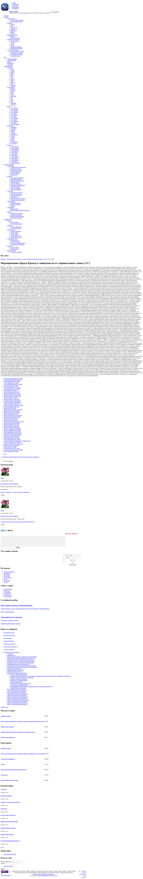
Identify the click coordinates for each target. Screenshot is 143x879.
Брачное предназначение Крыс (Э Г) (21, 683)
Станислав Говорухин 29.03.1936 (13, 444)
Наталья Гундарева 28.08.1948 (12, 435)
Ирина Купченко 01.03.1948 (12, 417)
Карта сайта (15, 7)
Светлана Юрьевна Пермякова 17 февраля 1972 (17, 441)
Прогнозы (7, 590)
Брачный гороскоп (16, 169)
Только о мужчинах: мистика (19, 679)
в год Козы (14, 122)
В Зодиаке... (10, 125)
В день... (9, 145)
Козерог (13, 88)
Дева (12, 100)
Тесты (14, 2)
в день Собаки (15, 148)
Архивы (9, 225)
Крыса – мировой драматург (19, 674)
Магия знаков (8, 638)
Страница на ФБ (15, 241)
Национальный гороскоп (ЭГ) (15, 670)
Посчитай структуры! (73, 564)
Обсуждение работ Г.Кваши (7, 623)
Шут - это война (15, 188)
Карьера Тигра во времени (7, 726)
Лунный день (4, 707)
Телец (12, 94)
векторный (10, 63)
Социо (12, 45)
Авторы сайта (11, 229)
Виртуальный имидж (17, 21)
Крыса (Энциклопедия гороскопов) (33, 259)
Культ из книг (4, 775)
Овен (12, 93)
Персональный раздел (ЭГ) (15, 671)
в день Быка (14, 152)
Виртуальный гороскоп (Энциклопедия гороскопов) (22, 656)
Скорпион (13, 103)
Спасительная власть (16, 194)
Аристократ (14, 27)
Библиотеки (10, 166)
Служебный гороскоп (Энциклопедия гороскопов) (21, 665)
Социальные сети (12, 238)
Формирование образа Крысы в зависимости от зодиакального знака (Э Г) (32, 686)
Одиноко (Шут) (15, 182)
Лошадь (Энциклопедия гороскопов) (17, 697)
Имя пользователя (6, 861)
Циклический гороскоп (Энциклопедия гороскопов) (22, 667)
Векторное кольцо (12, 35)
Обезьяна (13, 85)
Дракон (13, 79)
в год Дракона (15, 118)
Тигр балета (14, 197)
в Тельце (13, 133)
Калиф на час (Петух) (17, 192)
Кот (12, 78)
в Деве (12, 139)
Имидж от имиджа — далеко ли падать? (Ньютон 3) (15, 492)
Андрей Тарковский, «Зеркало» (8, 828)
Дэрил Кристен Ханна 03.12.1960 (13, 405)
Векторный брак (15, 38)
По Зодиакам (11, 87)
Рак (12, 97)
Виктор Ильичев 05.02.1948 (12, 393)
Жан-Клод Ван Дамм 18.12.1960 (13, 409)
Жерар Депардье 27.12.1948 (11, 411)
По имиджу (7, 573)
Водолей (13, 90)
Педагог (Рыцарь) (16, 183)
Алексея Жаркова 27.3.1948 (11, 381)
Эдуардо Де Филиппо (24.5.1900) (13, 450)
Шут (12, 26)
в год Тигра (14, 115)
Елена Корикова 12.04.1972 (11, 406)
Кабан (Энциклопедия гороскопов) (17, 704)
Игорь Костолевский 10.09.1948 (13, 415)
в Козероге (14, 127)
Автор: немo (14, 234)
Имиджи (9, 23)
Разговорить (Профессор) (18, 185)
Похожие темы (11, 250)
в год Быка (14, 114)
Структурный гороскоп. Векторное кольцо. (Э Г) (21, 658)
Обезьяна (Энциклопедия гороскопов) (18, 700)
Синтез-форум (15, 222)
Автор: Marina (15, 232)
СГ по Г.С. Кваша (9, 164)
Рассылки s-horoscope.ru (10, 646)
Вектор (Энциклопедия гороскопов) (9, 780)
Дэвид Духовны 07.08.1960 (11, 403)
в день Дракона (15, 157)
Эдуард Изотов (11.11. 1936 (11, 448)
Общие (9, 212)
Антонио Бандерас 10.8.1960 (12, 389)
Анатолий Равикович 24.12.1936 (13, 384)
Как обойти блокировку (6, 795)
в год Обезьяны (15, 124)
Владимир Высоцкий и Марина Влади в (10, 840)
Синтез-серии (8, 589)
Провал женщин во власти (18, 198)
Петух (12, 69)
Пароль (3, 863)
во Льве (13, 137)
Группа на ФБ (14, 240)
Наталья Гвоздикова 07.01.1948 (13, 433)
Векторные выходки (16, 179)
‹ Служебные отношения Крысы (10, 457)
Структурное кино (16, 228)
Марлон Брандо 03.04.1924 (11, 426)
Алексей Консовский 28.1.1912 (13, 380)
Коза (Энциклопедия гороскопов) (16, 698)
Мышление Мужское (16, 48)
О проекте (15, 5)
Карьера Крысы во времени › (31, 457)
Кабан (12, 72)
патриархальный (12, 59)
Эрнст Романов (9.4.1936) (11, 451)
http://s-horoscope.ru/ (44, 875)
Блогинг (9, 246)
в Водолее (13, 128)
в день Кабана (15, 149)
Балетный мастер (15, 203)
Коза (12, 84)
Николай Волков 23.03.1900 (12, 438)
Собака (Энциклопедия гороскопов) (17, 703)
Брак (5, 57)
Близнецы (13, 96)
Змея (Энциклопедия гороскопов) (16, 695)
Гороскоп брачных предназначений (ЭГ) (18, 664)
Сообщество (7, 219)
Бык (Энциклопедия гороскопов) (16, 689)
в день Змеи (14, 158)
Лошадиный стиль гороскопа (11, 617)
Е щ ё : (2, 847)
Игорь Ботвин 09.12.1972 (11, 414)
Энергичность (15, 41)
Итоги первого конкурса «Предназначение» (17, 605)
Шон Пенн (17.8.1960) (10, 447)
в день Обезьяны (15, 163)
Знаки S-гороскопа (9, 571)
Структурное (7, 596)
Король (13, 24)
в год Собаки (14, 109)
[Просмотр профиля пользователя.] (5, 475)
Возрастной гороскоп (17, 53)
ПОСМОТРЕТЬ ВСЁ (10, 854)
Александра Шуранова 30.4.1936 (13, 378)
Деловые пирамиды (16, 215)
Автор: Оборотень (16, 231)
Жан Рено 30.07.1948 (10, 408)
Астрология (14, 174)
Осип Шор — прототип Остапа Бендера (10, 802)
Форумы (9, 221)
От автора (10, 653)
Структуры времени (13, 50)
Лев (12, 99)
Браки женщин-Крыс (17, 682)
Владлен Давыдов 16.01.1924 (12, 396)
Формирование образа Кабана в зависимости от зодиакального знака (18, 732)
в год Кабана (14, 111)
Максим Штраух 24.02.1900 (12, 423)
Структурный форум (16, 224)
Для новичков (11, 18)
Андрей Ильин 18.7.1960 (11, 386)
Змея (12, 81)
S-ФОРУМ (15, 8)
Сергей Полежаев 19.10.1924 (12, 442)
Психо (12, 44)
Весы (12, 102)
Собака (13, 70)
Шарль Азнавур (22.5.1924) (11, 445)
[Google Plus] (12, 530)
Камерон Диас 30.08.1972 (11, 420)
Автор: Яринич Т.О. (16, 237)
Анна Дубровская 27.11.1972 (12, 387)
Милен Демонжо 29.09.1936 (12, 427)
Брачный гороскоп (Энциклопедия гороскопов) (20, 662)
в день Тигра (14, 154)
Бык (12, 75)
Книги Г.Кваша (15, 173)
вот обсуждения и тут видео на (8, 815)
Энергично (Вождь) (16, 189)
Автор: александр (16, 235)
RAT (52, 259)
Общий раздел (11, 655)
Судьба (13, 42)
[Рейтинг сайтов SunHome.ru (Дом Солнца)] (82, 877)
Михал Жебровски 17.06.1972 (12, 432)
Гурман (13, 206)
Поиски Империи (16, 171)
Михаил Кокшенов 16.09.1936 (12, 430)
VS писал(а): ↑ (4, 789)
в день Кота (14, 155)
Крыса (12, 73)
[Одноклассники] (7, 530)
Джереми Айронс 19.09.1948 (12, 400)
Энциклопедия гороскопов (18, 167)
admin (2, 478)
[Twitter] (4, 530)
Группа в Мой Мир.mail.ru (18, 243)
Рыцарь (13, 29)
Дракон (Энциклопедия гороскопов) (17, 694)
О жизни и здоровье (16, 252)
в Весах (13, 140)
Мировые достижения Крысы (19, 680)
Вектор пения (14, 209)
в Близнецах (14, 134)
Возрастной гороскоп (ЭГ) (14, 668)
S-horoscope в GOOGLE (17, 244)
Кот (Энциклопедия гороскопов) (16, 692)
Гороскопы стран (15, 56)
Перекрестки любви (16, 218)
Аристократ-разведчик (17, 177)
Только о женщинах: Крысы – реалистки (22, 677)
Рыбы (12, 91)
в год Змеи (14, 119)
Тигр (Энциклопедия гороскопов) (16, 691)
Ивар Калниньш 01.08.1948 (11, 412)
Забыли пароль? (8, 866)
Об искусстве (8, 595)
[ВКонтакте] (2, 530)
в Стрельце (14, 143)
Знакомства (15, 4)
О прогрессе (7, 592)
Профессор (14, 30)
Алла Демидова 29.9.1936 (11, 383)
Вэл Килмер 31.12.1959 (10, 398)
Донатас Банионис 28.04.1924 (12, 402)
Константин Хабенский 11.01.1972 (14, 421)
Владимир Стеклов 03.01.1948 (12, 395)
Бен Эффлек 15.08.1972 (10, 390)
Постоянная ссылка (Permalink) (9, 483)
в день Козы (14, 161)
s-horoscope (7, 593)
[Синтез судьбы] (5, 7)
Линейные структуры (13, 39)
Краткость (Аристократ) (17, 180)
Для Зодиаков (11, 201)
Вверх (21, 457)
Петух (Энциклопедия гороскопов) (17, 701)
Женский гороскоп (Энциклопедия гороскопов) (20, 659)
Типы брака (10, 207)
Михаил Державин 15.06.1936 (12, 429)
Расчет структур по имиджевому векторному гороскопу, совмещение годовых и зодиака (22, 721)
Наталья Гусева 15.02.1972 (11, 436)
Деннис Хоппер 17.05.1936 (11, 399)
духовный (10, 64)
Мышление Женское (16, 47)
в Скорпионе (14, 142)
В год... (9, 106)
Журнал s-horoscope (16, 226)
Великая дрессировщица (17, 200)
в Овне (13, 131)
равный (9, 62)
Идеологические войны (17, 216)
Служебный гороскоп (17, 54)
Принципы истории (16, 170)
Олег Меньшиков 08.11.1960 (12, 439)
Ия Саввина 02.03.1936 (10, 418)
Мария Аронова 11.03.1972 (11, 424)
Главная (6, 15)
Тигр (12, 76)
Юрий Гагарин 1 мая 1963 (7, 834)
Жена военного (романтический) (20, 210)
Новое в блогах (15, 247)
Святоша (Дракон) (16, 195)
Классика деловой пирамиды (8, 737)
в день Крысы (14, 151)
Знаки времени (8, 66)
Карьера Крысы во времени (18, 688)
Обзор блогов (14, 249)
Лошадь (13, 82)
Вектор (13, 33)
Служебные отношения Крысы (19, 685)
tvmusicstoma (4, 808)
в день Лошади (15, 160)
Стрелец (13, 105)
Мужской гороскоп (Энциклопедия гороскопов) (20, 661)
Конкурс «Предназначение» (7, 612)
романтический (11, 60)
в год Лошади (14, 121)
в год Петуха (14, 108)
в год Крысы (14, 112)
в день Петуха (15, 146)
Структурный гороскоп (17, 20)
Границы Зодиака (16, 204)
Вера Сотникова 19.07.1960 (11, 392)
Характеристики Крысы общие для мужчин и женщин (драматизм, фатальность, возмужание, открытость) (41, 676)
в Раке (12, 136)
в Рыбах (13, 130)
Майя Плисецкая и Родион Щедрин (9, 821)
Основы (6, 17)
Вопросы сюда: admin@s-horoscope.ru (43, 874)
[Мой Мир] (9, 530)
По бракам (7, 574)
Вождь (12, 32)
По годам (10, 67)
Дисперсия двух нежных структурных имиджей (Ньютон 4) (18, 521)
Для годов (10, 191)
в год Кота (13, 117)
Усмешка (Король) (16, 186)
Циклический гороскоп (17, 51)
